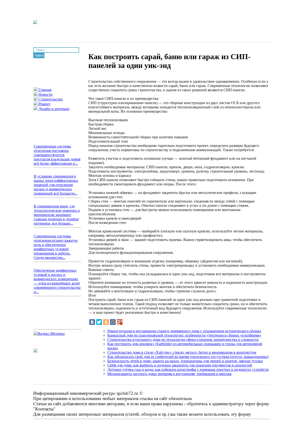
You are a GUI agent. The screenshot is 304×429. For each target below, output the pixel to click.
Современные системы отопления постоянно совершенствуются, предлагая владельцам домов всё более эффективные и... (57, 154)
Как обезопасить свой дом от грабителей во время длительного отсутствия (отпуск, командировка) (187, 357)
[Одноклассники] (106, 322)
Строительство (50, 99)
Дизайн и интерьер (53, 109)
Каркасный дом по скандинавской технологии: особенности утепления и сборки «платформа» (184, 335)
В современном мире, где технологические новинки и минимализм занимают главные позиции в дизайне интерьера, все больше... (57, 214)
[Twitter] (99, 322)
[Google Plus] (120, 322)
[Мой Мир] (113, 322)
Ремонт (44, 104)
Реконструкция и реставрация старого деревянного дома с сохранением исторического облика (184, 331)
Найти (39, 55)
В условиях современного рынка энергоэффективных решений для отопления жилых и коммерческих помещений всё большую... (56, 184)
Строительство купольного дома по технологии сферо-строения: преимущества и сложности (183, 339)
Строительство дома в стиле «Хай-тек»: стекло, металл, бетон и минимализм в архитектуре (181, 352)
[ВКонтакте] (92, 322)
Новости (45, 94)
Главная (44, 90)
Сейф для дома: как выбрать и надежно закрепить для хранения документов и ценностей (179, 365)
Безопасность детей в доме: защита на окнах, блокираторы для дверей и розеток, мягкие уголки (185, 361)
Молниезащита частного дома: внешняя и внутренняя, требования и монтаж (169, 374)
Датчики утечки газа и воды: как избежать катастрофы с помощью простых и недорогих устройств (188, 369)
